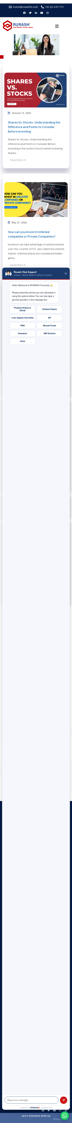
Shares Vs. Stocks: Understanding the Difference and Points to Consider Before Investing (34, 127)
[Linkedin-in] (36, 12)
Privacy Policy (61, 1119)
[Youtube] (41, 12)
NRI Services (49, 333)
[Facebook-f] (24, 12)
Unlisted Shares (49, 309)
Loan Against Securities (22, 317)
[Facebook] (43, 1110)
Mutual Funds (49, 325)
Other (22, 341)
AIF (49, 317)
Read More (16, 160)
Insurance (22, 333)
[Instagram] (47, 12)
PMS (22, 325)
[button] (57, 26)
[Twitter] (30, 12)
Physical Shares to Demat (22, 309)
